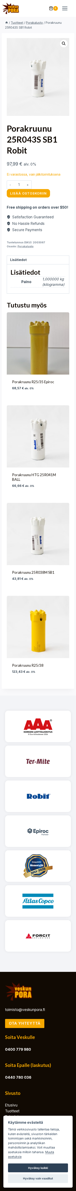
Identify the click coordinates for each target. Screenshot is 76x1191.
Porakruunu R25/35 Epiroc (33, 382)
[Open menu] (67, 8)
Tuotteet (12, 1111)
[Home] (6, 22)
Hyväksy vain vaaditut (38, 1178)
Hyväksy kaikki (38, 1168)
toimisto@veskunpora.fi (25, 1010)
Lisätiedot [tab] (18, 260)
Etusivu (11, 1105)
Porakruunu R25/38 (27, 665)
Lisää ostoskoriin (28, 193)
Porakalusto (26, 246)
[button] (64, 43)
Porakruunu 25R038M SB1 (33, 572)
